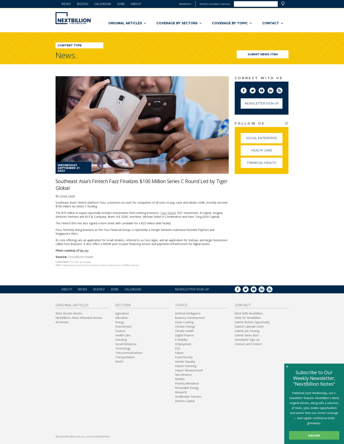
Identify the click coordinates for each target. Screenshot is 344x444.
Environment (123, 326)
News (66, 4)
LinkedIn (273, 90)
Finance (75, 262)
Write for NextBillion (248, 318)
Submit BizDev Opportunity (252, 322)
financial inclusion (90, 265)
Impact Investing (185, 366)
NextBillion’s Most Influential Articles (79, 318)
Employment (183, 344)
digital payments (71, 265)
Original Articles (125, 23)
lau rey (84, 250)
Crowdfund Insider (81, 257)
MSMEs (126, 265)
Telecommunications (128, 353)
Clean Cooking (184, 322)
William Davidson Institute (214, 3)
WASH (119, 361)
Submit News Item (263, 54)
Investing (121, 340)
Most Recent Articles (69, 313)
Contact (270, 23)
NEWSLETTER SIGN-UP (192, 289)
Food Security (184, 357)
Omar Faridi (67, 196)
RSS (272, 290)
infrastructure (114, 265)
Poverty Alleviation (187, 383)
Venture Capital (184, 401)
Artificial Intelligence (187, 313)
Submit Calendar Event (249, 326)
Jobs (121, 4)
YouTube (264, 90)
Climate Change (185, 326)
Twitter (255, 90)
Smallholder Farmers (188, 396)
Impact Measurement (189, 370)
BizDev (82, 4)
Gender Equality (185, 361)
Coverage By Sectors (177, 23)
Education (121, 318)
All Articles (62, 322)
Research (181, 392)
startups (135, 265)
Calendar (102, 4)
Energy (119, 322)
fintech (103, 265)
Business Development (190, 318)
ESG (177, 348)
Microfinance (183, 375)
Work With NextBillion (249, 313)
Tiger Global (168, 213)
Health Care (266, 152)
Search (282, 3)
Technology (85, 262)
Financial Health (264, 164)
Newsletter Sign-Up (262, 103)
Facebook (246, 90)
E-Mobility (181, 340)
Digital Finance (184, 335)
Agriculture (122, 313)
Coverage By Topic (230, 23)
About (136, 4)
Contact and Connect (248, 344)
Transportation (125, 357)
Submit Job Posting (247, 331)
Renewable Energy (187, 388)
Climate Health (184, 331)
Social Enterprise (264, 139)
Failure (179, 353)
